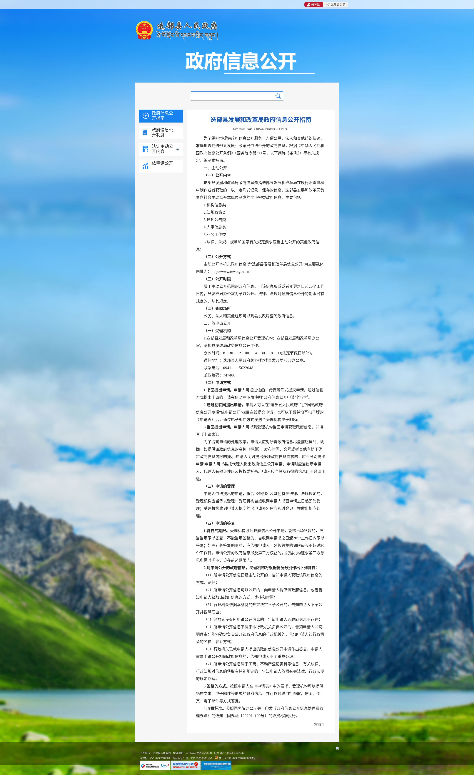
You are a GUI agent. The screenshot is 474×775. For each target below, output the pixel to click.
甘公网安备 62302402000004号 (237, 758)
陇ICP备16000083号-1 (199, 758)
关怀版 (315, 4)
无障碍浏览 (338, 4)
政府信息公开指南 (162, 115)
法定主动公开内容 (162, 149)
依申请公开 (162, 163)
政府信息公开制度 (162, 132)
